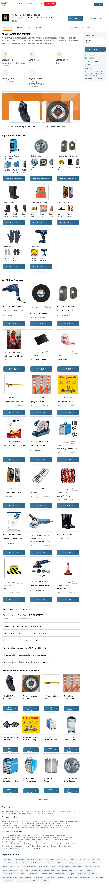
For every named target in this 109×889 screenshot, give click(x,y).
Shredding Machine (29, 866)
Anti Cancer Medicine (10, 877)
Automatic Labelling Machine (60, 866)
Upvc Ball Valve (33, 881)
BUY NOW (12, 323)
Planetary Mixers (46, 874)
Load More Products (41, 800)
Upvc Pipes (21, 881)
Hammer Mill (43, 866)
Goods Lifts (61, 877)
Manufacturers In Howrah (93, 78)
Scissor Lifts (20, 863)
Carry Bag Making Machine (80, 859)
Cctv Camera (81, 874)
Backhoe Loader (62, 859)
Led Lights (70, 874)
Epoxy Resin (25, 870)
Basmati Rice (49, 859)
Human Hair (7, 859)
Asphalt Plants (8, 874)
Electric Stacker (8, 863)
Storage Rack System (10, 870)
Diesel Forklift (77, 866)
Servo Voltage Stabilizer (34, 859)
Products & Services (24, 28)
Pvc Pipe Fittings (8, 881)
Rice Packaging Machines (11, 866)
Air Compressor (25, 877)
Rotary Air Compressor (76, 863)
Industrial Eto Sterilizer (94, 863)
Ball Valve (92, 874)
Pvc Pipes (99, 877)
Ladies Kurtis (59, 874)
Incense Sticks (39, 877)
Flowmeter (61, 863)
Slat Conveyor (20, 874)
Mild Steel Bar (36, 870)
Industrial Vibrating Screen (36, 863)
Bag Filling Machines (86, 870)
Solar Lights (50, 877)
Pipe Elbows (45, 881)
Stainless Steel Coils (86, 877)
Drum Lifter (96, 859)
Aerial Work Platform (92, 866)
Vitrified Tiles (72, 877)
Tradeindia (5, 11)
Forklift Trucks (19, 859)
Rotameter (51, 863)
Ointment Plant (33, 874)
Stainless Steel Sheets (51, 870)
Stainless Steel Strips (69, 870)
